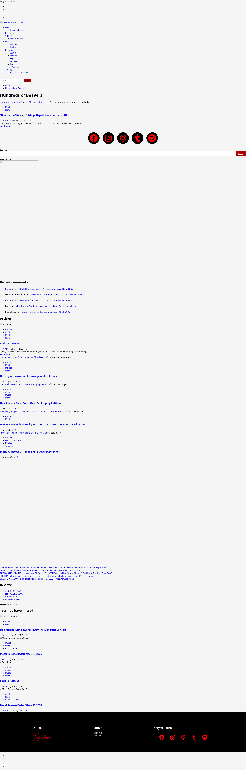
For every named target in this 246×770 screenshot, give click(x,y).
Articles (8, 69)
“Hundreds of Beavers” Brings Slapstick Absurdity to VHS (27, 102)
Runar (5, 120)
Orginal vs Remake (19, 72)
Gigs (12, 58)
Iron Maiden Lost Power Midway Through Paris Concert (33, 629)
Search (3, 150)
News (8, 27)
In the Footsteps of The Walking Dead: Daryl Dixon (24, 432)
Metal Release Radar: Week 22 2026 (21, 705)
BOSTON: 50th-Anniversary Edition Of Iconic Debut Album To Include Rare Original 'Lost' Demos (46, 576)
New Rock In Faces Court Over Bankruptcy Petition (24, 384)
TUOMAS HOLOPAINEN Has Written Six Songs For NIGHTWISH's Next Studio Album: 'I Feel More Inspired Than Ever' (56, 573)
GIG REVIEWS (11, 596)
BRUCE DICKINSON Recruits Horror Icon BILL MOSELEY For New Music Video (37, 578)
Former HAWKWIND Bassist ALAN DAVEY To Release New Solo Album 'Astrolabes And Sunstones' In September (53, 567)
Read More (5, 126)
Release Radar (17, 30)
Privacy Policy (39, 736)
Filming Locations (13, 440)
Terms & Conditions (42, 738)
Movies (13, 44)
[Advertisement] (77, 260)
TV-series (14, 67)
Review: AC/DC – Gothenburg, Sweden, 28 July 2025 (45, 312)
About (36, 733)
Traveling (9, 446)
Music (8, 335)
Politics (13, 47)
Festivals (14, 61)
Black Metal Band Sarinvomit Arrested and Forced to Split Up (44, 289)
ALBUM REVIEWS (13, 591)
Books (13, 64)
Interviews (10, 33)
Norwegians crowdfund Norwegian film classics (22, 357)
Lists (7, 41)
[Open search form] (1, 77)
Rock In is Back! (9, 343)
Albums (14, 52)
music (8, 332)
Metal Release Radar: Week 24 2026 (21, 654)
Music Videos (16, 38)
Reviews (9, 50)
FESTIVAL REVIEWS (14, 593)
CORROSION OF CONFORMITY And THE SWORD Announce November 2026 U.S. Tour (40, 570)
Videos (8, 35)
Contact (36, 740)
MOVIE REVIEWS (13, 599)
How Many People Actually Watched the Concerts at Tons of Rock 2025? (34, 411)
